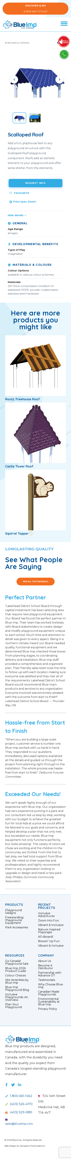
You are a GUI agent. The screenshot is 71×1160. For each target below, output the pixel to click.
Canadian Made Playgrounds (48, 993)
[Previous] (14, 80)
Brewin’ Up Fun (49, 941)
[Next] (59, 80)
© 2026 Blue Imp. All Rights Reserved (23, 1140)
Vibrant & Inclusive (51, 925)
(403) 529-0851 (20, 1112)
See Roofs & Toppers (18, 43)
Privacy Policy (47, 1009)
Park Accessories (16, 927)
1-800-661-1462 (20, 1096)
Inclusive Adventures (46, 914)
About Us (44, 961)
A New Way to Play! (35, 8)
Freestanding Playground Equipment (14, 920)
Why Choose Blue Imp (50, 986)
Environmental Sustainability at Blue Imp (49, 1002)
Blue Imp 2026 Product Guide (15, 969)
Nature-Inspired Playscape (49, 931)
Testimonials (46, 980)
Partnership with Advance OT (49, 974)
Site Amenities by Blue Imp (17, 981)
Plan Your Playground (13, 1006)
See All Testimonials (35, 581)
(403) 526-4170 (21, 1104)
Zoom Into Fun (48, 920)
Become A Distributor (45, 967)
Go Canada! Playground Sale (16, 962)
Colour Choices (15, 975)
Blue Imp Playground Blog (17, 988)
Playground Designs (13, 911)
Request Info (35, 183)
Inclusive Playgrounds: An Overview (16, 997)
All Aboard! (45, 936)
